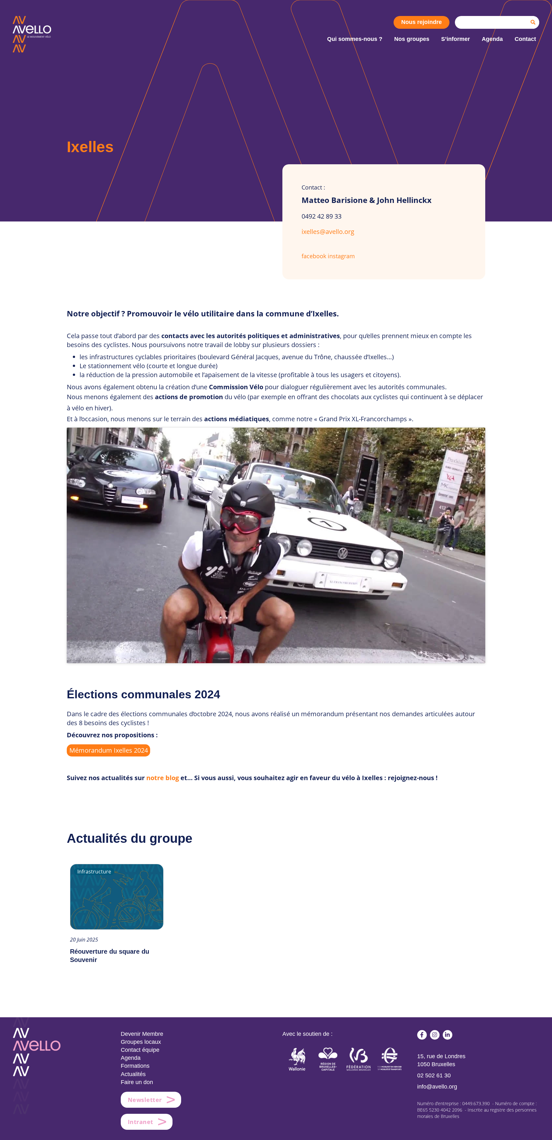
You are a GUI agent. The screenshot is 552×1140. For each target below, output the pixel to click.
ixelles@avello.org (328, 231)
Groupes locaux (141, 1042)
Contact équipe (140, 1050)
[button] (422, 1035)
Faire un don (137, 1082)
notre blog (162, 777)
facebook (314, 256)
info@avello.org (437, 1086)
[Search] (532, 22)
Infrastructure (94, 871)
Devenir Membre (142, 1034)
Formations (135, 1066)
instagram (341, 256)
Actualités (133, 1074)
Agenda (131, 1058)
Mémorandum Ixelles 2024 (108, 750)
